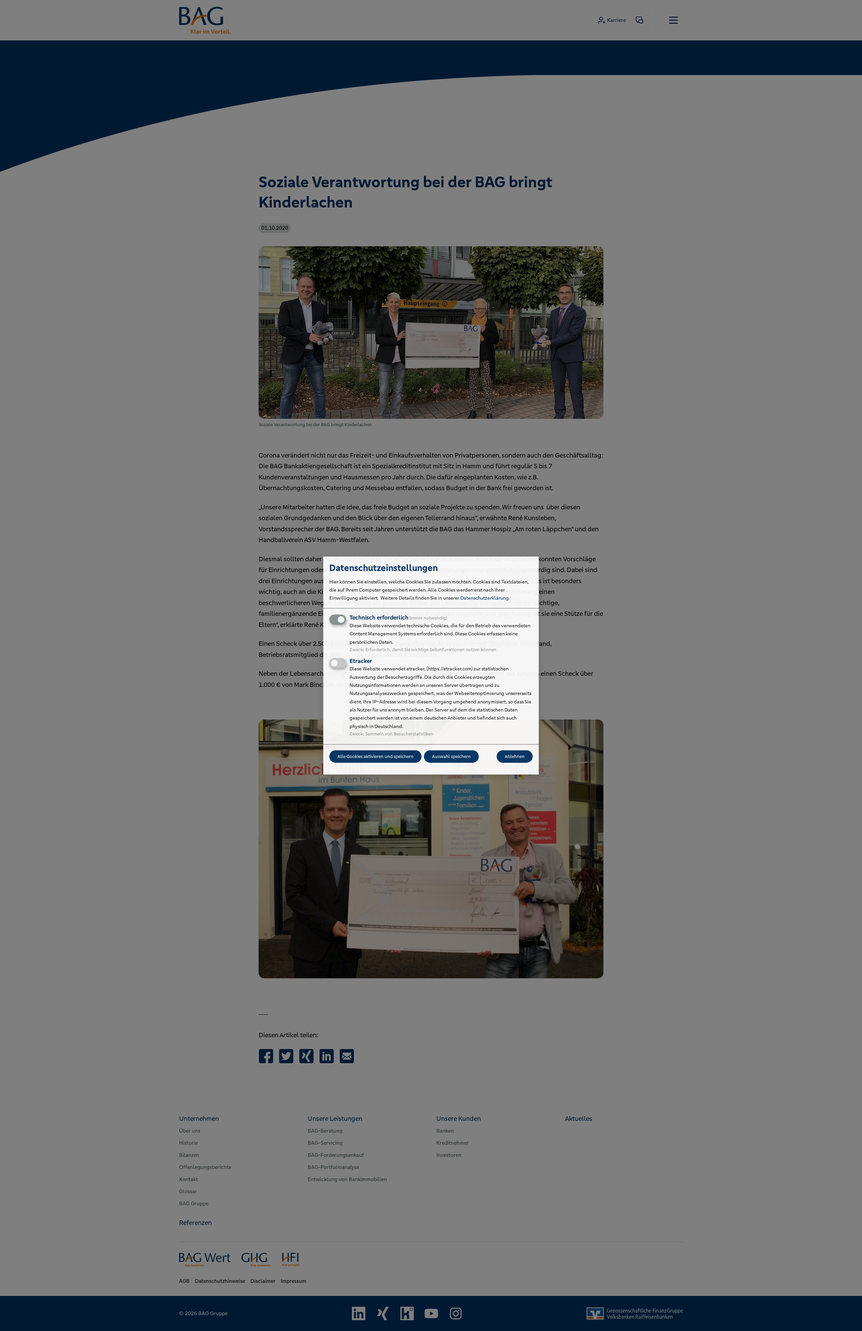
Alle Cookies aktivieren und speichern (375, 756)
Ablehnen (515, 756)
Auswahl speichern (451, 756)
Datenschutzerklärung (484, 598)
